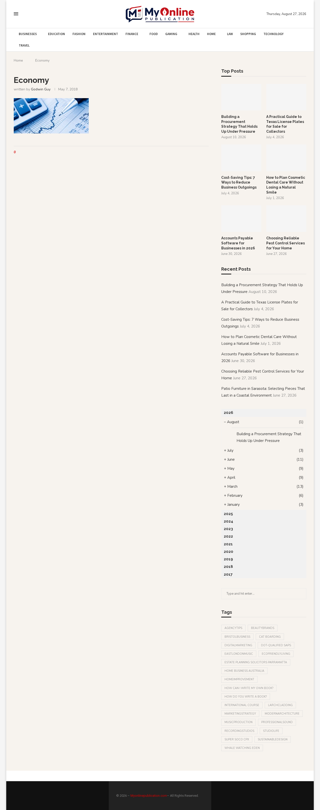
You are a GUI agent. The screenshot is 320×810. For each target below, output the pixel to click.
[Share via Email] (38, 152)
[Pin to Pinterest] (33, 152)
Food (154, 34)
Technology (274, 34)
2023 (228, 529)
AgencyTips (233, 628)
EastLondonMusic (238, 654)
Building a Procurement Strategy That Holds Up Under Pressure (239, 124)
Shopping (248, 34)
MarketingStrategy (240, 714)
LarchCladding (280, 705)
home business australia (244, 671)
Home (211, 34)
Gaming (171, 34)
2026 (228, 412)
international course (241, 705)
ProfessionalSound (277, 722)
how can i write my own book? (248, 688)
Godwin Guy (40, 89)
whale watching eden (242, 748)
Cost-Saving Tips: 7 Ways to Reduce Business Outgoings (238, 182)
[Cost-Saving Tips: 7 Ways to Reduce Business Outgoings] (241, 157)
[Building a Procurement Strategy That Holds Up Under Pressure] (241, 97)
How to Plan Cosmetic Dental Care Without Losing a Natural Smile (285, 185)
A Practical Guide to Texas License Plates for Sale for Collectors (285, 124)
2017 (228, 574)
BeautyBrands (262, 628)
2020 (228, 551)
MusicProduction (238, 722)
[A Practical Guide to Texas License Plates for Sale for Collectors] (286, 97)
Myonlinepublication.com (148, 795)
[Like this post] (18, 152)
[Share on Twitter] (29, 152)
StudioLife (271, 731)
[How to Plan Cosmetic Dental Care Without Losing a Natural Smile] (286, 157)
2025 (228, 514)
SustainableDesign (273, 739)
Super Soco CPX (236, 739)
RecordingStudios (239, 731)
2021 (228, 544)
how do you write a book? (245, 697)
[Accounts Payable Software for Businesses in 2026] (241, 218)
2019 (228, 559)
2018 (228, 566)
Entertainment (105, 34)
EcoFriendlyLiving (276, 654)
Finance (132, 34)
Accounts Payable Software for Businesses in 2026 (238, 243)
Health (194, 34)
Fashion (79, 34)
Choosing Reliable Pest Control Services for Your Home (285, 243)
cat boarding (270, 637)
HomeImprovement (239, 679)
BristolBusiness (237, 637)
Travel (24, 45)
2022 (228, 536)
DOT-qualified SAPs (276, 645)
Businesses (28, 34)
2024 (228, 521)
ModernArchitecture (282, 714)
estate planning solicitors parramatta (255, 662)
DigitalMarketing (238, 645)
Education (56, 34)
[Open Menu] (16, 14)
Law (230, 34)
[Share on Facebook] (24, 152)
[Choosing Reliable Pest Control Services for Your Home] (286, 218)
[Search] (25, 14)
